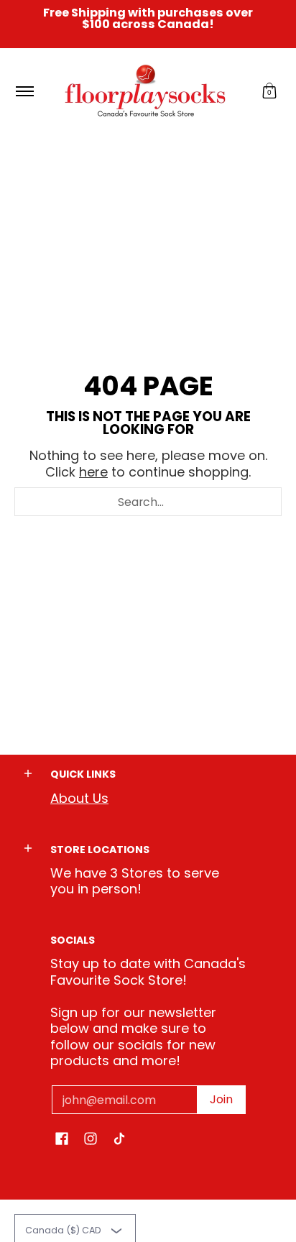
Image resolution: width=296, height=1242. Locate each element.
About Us (79, 798)
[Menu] (24, 91)
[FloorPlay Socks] (146, 90)
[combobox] (148, 501)
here (93, 472)
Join (221, 1099)
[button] (269, 91)
